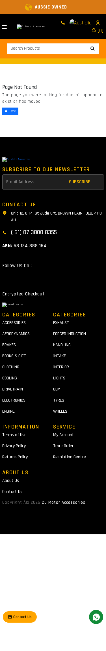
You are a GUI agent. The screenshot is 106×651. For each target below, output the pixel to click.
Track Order (63, 446)
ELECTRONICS (13, 400)
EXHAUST (61, 323)
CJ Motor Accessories (63, 502)
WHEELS (60, 411)
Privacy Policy (14, 446)
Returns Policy (15, 457)
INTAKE (59, 356)
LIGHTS (59, 378)
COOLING (9, 378)
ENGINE (8, 411)
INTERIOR (61, 367)
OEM (56, 389)
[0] (99, 30)
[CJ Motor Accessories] (31, 26)
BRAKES (9, 345)
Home (11, 111)
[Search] (92, 48)
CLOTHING (10, 367)
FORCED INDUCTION (69, 334)
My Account (63, 435)
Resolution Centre (69, 457)
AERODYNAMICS (16, 334)
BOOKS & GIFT (14, 356)
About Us (10, 481)
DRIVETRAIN (12, 389)
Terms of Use (14, 435)
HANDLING (62, 345)
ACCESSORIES (14, 323)
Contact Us (12, 492)
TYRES (58, 400)
